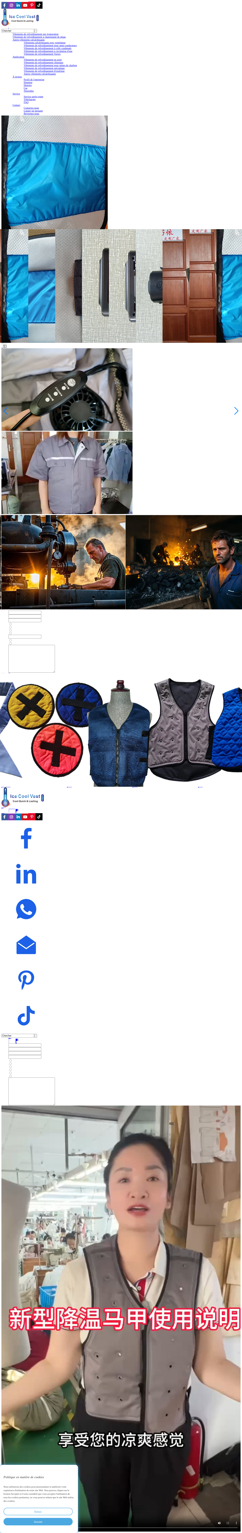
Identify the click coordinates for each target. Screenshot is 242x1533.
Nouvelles (29, 91)
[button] (5, 411)
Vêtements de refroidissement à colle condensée (47, 48)
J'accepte (38, 1521)
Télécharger (30, 99)
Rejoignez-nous (31, 113)
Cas (25, 88)
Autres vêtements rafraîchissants (29, 40)
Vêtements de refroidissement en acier (43, 59)
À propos (17, 76)
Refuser (38, 1511)
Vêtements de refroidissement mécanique (44, 68)
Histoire (28, 85)
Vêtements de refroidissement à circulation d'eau (48, 51)
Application (18, 57)
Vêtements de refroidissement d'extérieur (44, 71)
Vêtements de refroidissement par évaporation (35, 34)
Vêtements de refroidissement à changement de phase (39, 37)
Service (16, 93)
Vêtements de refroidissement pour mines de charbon (50, 65)
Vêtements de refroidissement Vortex (42, 54)
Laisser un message (33, 111)
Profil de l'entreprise (34, 79)
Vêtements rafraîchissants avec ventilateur (45, 42)
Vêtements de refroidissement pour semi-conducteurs (50, 45)
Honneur (28, 82)
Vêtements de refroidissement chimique (43, 62)
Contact (16, 105)
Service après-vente (33, 96)
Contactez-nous (31, 108)
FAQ (26, 102)
